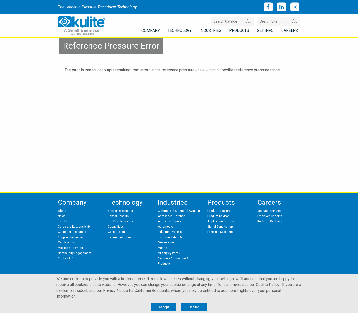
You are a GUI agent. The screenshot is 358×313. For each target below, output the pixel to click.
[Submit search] (249, 21)
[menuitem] (151, 31)
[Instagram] (295, 7)
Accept (164, 307)
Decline (194, 307)
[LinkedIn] (281, 7)
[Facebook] (268, 7)
